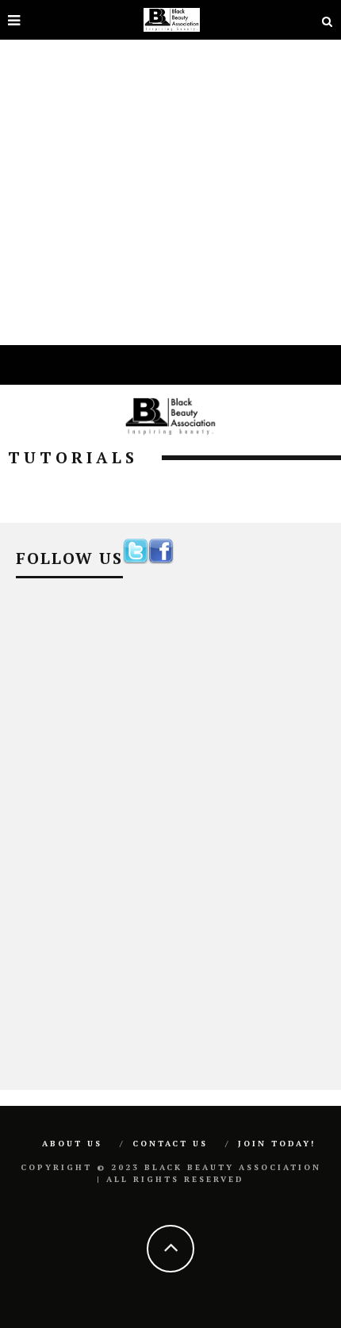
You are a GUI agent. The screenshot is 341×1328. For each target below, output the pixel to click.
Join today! (277, 1143)
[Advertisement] (170, 170)
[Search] (327, 20)
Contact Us (170, 1143)
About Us (72, 1143)
